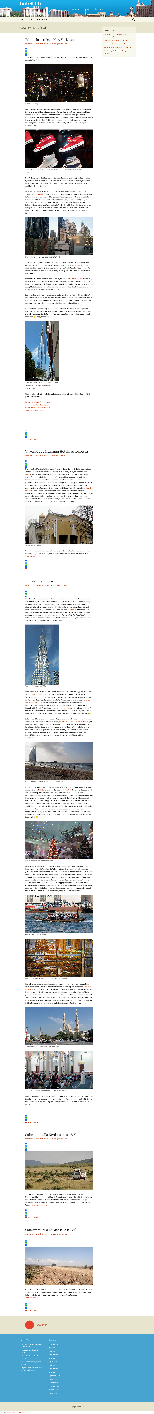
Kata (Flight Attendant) (59, 44)
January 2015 (53, 1372)
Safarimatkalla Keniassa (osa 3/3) (50, 1135)
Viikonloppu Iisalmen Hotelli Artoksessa (56, 452)
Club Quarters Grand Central (36, 410)
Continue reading (33, 556)
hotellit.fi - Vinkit (42, 44)
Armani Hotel (66, 708)
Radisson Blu (81, 721)
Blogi (30, 19)
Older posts (37, 1324)
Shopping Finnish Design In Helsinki (115, 40)
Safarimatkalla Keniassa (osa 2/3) (50, 1230)
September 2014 (54, 1376)
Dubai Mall (67, 790)
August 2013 (53, 1393)
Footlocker (63, 169)
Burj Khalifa (72, 609)
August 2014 (53, 1379)
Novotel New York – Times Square (38, 402)
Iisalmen (28, 474)
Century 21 (39, 194)
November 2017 (54, 1344)
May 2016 (52, 1348)
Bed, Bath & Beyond (80, 265)
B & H (42, 298)
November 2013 (54, 1386)
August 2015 (53, 1362)
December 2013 (54, 1383)
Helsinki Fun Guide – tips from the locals (117, 44)
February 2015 (53, 1369)
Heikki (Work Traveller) (59, 455)
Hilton (61, 721)
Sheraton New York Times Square (37, 405)
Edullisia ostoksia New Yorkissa (49, 40)
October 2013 (53, 1390)
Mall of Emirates (45, 790)
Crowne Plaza (69, 721)
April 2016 (52, 1351)
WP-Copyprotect (23, 1413)
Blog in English (42, 19)
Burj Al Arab (36, 694)
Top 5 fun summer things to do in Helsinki (117, 47)
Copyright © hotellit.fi (77, 1407)
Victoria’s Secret (76, 279)
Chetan (14, 1413)
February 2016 (53, 1355)
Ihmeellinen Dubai (40, 581)
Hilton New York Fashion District (37, 407)
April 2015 (52, 1365)
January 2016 (53, 1358)
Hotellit (21, 19)
